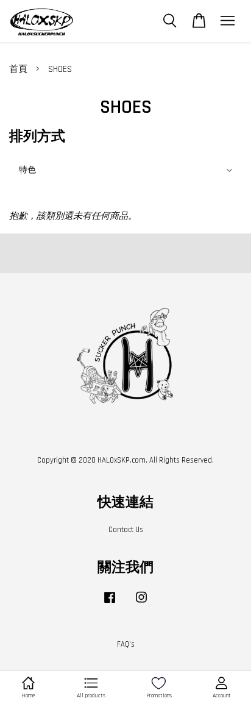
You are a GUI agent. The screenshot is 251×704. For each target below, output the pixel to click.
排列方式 (37, 137)
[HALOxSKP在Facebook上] (109, 603)
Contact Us (125, 530)
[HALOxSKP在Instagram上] (141, 603)
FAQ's (126, 644)
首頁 (18, 69)
